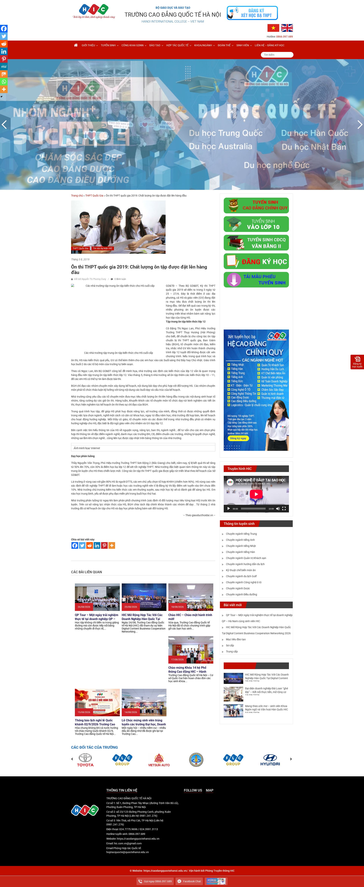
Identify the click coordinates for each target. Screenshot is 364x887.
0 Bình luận (120, 279)
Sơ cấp (230, 645)
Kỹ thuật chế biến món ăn (241, 570)
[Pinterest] (104, 545)
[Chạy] (229, 508)
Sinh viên (242, 45)
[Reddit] (89, 545)
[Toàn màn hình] (284, 508)
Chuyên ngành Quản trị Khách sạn (246, 558)
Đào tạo (154, 45)
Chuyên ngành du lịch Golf (241, 576)
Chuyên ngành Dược (238, 588)
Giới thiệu (88, 45)
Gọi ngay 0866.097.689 (158, 881)
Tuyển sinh (108, 45)
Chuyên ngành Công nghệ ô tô (243, 582)
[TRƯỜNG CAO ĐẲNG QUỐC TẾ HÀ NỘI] (76, 45)
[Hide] (1, 96)
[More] (111, 545)
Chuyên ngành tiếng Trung (241, 533)
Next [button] (359, 124)
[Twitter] (82, 545)
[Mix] (4, 74)
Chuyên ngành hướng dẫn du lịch (245, 564)
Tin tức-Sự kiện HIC (102, 248)
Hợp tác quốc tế (177, 45)
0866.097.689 (284, 36)
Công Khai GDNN (133, 45)
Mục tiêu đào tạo (236, 639)
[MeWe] (4, 66)
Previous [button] (4, 124)
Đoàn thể (224, 45)
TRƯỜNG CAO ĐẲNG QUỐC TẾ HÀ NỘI (173, 14)
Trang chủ (77, 195)
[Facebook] (74, 545)
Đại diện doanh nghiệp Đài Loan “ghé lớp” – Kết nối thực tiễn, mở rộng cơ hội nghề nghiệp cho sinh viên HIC (266, 692)
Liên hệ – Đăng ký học (269, 45)
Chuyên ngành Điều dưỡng (241, 594)
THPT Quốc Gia (94, 195)
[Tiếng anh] (287, 27)
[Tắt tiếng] (278, 508)
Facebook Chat (192, 881)
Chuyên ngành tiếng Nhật (241, 545)
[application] (256, 494)
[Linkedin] (97, 545)
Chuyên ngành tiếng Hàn (240, 551)
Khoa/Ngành (203, 45)
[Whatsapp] (4, 81)
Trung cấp (232, 651)
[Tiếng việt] (273, 27)
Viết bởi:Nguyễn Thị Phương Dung (90, 279)
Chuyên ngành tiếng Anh (240, 539)
